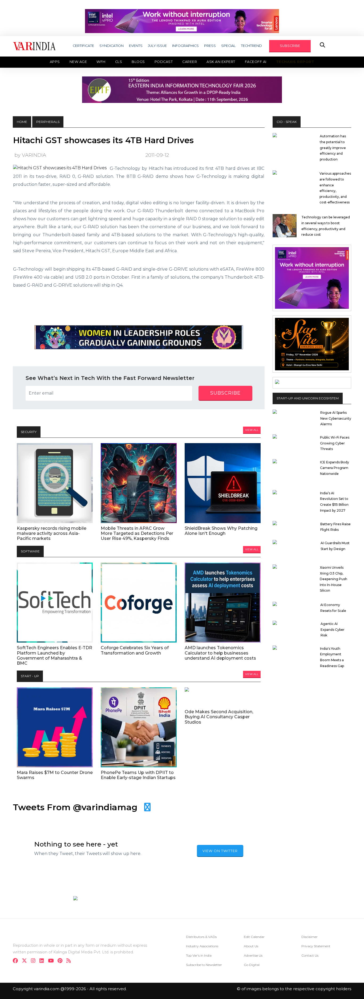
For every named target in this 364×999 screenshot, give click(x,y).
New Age (78, 62)
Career (189, 62)
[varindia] (70, 961)
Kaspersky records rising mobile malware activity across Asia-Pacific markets (51, 533)
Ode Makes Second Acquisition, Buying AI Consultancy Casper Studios (219, 716)
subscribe (225, 393)
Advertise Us (253, 955)
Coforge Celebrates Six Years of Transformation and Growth (135, 650)
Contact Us (309, 955)
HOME (22, 122)
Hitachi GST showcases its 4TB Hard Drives (103, 140)
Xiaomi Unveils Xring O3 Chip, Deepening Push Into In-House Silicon (333, 578)
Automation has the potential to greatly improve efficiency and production (333, 147)
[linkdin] (43, 961)
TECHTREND (251, 46)
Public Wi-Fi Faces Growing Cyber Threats (334, 443)
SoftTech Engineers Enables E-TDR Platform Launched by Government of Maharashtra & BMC (54, 655)
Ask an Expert (221, 62)
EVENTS (136, 46)
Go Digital (252, 965)
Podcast (164, 62)
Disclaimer (309, 937)
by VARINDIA (30, 155)
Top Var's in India (199, 955)
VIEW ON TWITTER (220, 851)
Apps (55, 62)
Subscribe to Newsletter (204, 965)
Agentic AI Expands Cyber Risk (333, 629)
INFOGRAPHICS (185, 46)
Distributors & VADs (201, 937)
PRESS (210, 46)
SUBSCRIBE (290, 46)
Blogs (138, 62)
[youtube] (52, 961)
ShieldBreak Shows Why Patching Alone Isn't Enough (221, 531)
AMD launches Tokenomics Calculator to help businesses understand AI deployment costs (220, 652)
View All (251, 430)
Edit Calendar (254, 937)
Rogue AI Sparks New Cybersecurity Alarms (335, 418)
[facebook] (17, 961)
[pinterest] (62, 961)
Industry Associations (202, 946)
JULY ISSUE (157, 46)
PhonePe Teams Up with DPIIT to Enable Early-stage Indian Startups (138, 775)
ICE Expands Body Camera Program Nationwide (334, 468)
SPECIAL (228, 46)
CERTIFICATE (83, 46)
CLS (118, 62)
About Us (251, 946)
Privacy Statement (315, 946)
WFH (101, 62)
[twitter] (26, 961)
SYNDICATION (111, 46)
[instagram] (35, 961)
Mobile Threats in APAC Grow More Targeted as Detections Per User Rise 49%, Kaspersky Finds (137, 533)
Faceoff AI (255, 62)
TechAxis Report (295, 62)
